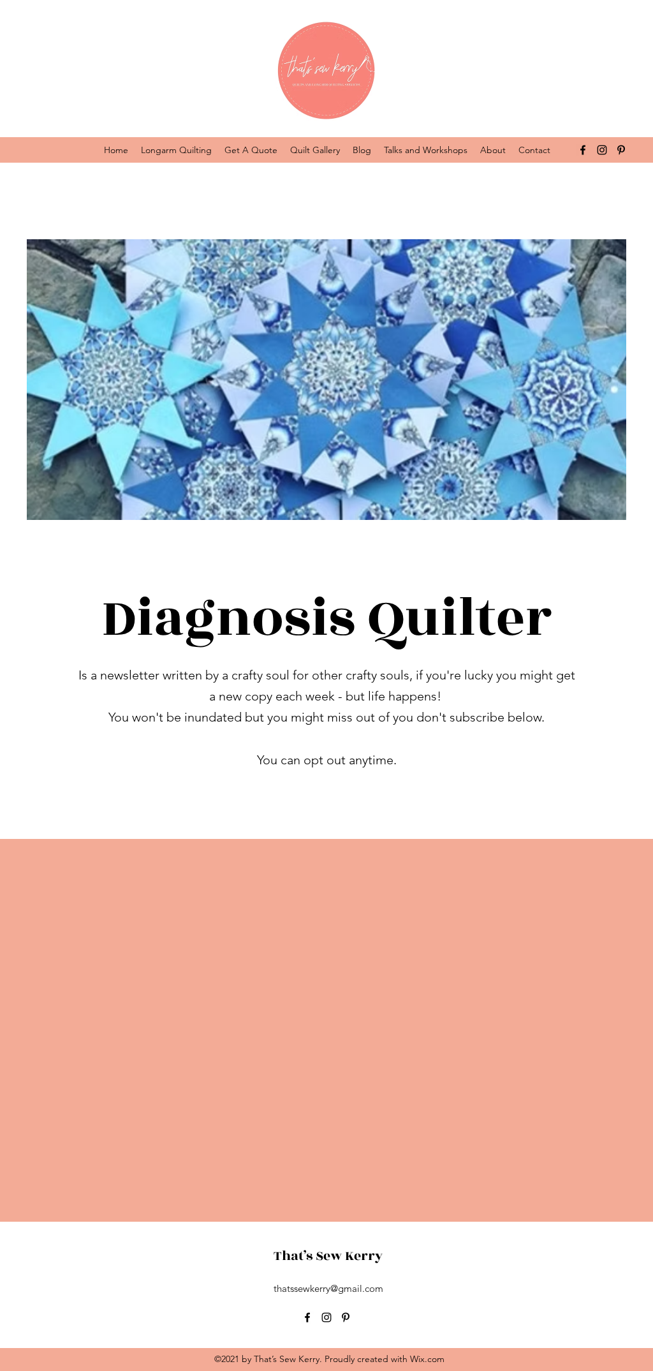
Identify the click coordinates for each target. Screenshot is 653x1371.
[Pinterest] (621, 150)
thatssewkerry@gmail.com (328, 1288)
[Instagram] (602, 150)
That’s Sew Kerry (328, 1256)
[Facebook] (582, 150)
